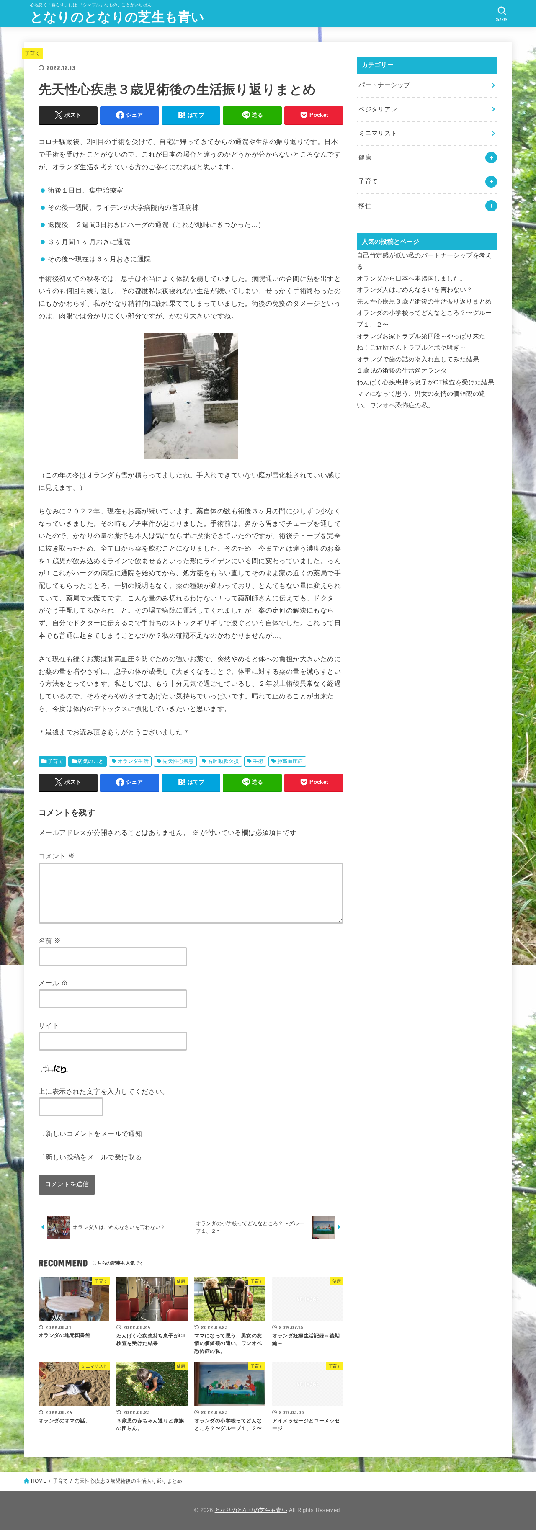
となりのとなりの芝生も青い (117, 17)
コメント (57, 856)
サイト (49, 1025)
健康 (364, 157)
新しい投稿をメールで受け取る (94, 1157)
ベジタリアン (377, 109)
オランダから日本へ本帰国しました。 (411, 278)
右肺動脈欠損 (223, 761)
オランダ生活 (133, 761)
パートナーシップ (384, 85)
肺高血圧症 (290, 761)
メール (53, 983)
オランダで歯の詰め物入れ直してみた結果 (418, 359)
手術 (258, 761)
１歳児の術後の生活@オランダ (402, 370)
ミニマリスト (377, 133)
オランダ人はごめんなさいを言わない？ (415, 289)
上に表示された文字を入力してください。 (104, 1091)
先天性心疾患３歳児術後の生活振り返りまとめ (424, 301)
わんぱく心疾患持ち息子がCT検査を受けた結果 (425, 382)
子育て (32, 53)
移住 (364, 205)
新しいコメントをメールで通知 (94, 1133)
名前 (50, 940)
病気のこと (90, 761)
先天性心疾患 (177, 761)
